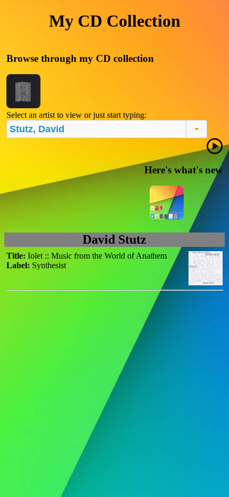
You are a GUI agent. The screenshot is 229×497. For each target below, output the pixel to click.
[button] (197, 129)
